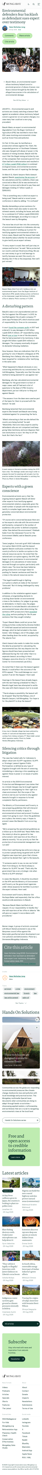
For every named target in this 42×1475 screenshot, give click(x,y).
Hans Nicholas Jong (17, 27)
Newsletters (27, 1401)
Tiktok (24, 1436)
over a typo (12, 335)
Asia (19, 29)
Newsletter (15, 1359)
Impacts (25, 1398)
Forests (27, 993)
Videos (5, 1387)
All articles (9, 1324)
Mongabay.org (8, 1426)
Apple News (27, 1454)
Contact (25, 1391)
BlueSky (25, 1443)
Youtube (25, 1426)
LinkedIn (25, 1419)
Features (6, 1405)
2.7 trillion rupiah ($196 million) (14, 164)
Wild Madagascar (9, 1419)
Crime (18, 989)
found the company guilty (19, 328)
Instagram (26, 1422)
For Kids (5, 1422)
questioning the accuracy (25, 177)
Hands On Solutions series (15, 1120)
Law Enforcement (11, 998)
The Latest (6, 1408)
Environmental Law (11, 993)
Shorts (5, 1401)
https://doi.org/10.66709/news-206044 (20, 964)
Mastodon (26, 1447)
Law (35, 993)
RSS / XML (26, 1457)
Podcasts (6, 1391)
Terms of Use (27, 1408)
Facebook (26, 1433)
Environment (29, 989)
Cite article (9, 42)
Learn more (15, 1157)
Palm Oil (26, 998)
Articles (5, 1394)
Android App (27, 1450)
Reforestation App (9, 1429)
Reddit (24, 1440)
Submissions (27, 1405)
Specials (5, 1398)
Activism (7, 989)
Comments (9, 36)
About (24, 1387)
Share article (24, 36)
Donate (25, 1394)
